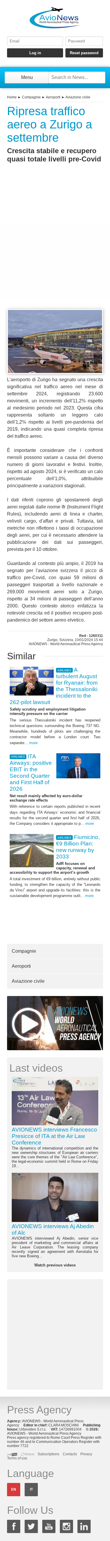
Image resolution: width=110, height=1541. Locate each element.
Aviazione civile (77, 97)
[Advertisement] (55, 246)
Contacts (70, 1454)
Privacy (86, 1454)
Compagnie (31, 97)
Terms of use (17, 1458)
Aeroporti (53, 97)
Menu (27, 77)
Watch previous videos (55, 1265)
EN (13, 1489)
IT (31, 1489)
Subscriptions (48, 1454)
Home (12, 97)
